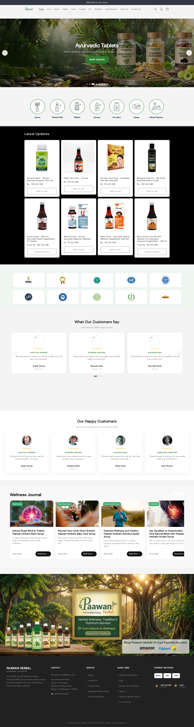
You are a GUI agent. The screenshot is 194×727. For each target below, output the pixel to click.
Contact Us (92, 680)
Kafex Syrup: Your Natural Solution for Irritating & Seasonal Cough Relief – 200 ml (152, 238)
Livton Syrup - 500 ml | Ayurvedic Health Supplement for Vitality (41, 238)
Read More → (43, 554)
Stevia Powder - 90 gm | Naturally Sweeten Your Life (40, 179)
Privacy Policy (94, 686)
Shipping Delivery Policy (98, 691)
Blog (121, 680)
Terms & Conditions (96, 696)
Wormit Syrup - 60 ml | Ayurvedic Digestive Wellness (77, 237)
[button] (155, 9)
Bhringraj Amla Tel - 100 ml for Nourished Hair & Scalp (151, 179)
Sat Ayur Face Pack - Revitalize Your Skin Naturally (114, 179)
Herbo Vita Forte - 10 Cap (76, 178)
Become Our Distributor (129, 686)
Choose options (41, 251)
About (90, 675)
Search (122, 691)
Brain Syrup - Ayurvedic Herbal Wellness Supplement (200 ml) (114, 237)
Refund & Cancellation (128, 675)
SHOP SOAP (97, 59)
